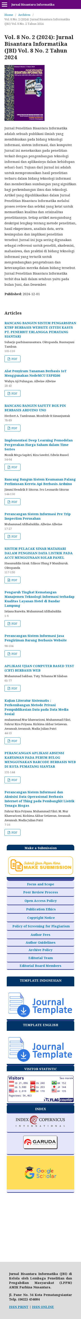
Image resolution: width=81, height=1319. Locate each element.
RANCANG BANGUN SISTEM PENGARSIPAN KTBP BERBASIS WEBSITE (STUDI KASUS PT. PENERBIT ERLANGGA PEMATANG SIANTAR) (40, 329)
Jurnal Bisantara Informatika (32, 4)
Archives (24, 15)
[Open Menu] (4, 4)
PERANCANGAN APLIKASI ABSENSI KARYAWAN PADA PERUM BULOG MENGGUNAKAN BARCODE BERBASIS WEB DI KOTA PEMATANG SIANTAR (40, 760)
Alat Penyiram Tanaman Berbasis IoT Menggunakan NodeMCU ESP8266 (35, 373)
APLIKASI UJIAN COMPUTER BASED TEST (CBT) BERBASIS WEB (39, 668)
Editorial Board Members (40, 966)
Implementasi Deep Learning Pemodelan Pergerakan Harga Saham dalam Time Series (38, 444)
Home (8, 15)
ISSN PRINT (18, 1307)
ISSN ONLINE (43, 1307)
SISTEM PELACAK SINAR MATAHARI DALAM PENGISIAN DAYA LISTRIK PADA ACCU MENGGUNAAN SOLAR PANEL (38, 553)
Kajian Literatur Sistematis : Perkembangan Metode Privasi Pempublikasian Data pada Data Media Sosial (36, 707)
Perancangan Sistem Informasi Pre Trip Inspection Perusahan (37, 516)
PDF (14, 359)
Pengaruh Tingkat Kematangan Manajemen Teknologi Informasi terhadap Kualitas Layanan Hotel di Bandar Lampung (39, 599)
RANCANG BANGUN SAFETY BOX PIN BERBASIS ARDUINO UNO (35, 407)
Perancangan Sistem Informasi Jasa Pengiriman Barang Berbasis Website (35, 638)
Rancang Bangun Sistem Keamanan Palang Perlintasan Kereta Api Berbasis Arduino (40, 481)
